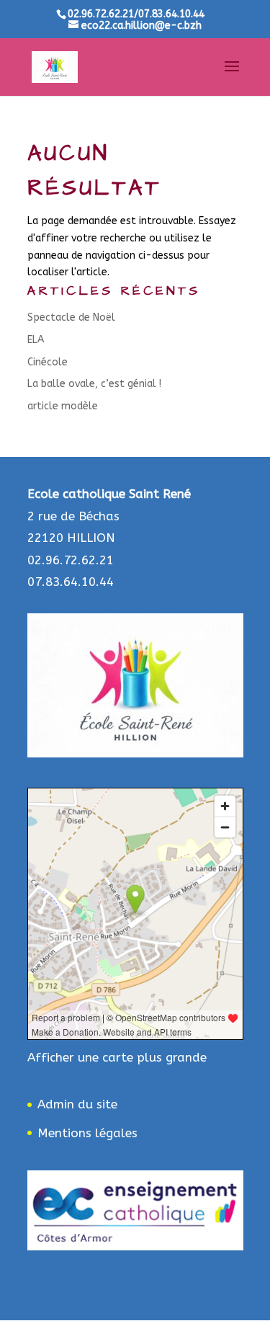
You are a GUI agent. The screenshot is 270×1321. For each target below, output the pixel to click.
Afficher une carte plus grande (117, 1057)
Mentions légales (87, 1133)
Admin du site (77, 1104)
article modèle (62, 406)
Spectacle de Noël (71, 317)
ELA (35, 340)
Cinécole (47, 362)
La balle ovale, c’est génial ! (94, 384)
